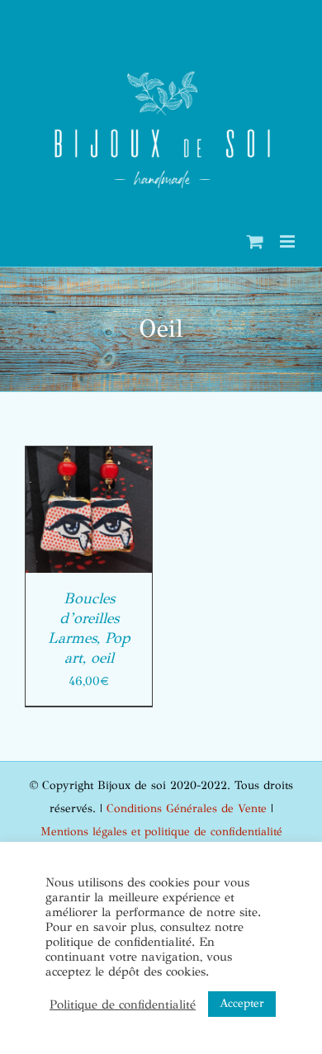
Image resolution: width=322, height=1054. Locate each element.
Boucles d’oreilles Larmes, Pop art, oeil (89, 628)
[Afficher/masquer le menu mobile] (288, 241)
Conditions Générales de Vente (187, 808)
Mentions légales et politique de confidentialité (161, 832)
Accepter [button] (242, 1003)
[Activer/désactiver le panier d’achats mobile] (255, 241)
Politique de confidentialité (123, 1004)
